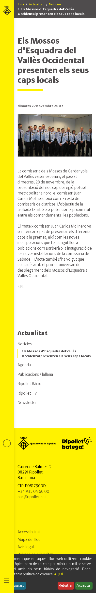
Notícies (55, 4)
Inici (21, 4)
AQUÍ (58, 574)
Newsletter (27, 402)
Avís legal (25, 547)
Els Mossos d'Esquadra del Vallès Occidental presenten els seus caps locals (56, 353)
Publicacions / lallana (35, 374)
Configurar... (15, 585)
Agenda (24, 365)
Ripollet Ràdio (29, 383)
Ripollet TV (27, 393)
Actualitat (36, 4)
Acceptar (84, 585)
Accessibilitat (28, 532)
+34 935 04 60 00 (33, 491)
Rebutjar (66, 585)
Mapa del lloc (28, 539)
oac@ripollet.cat (31, 497)
